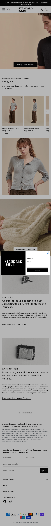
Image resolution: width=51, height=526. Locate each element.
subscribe (37, 270)
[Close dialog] (48, 252)
